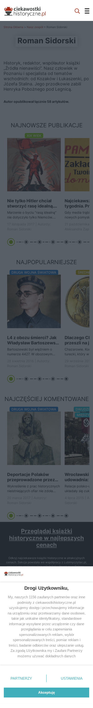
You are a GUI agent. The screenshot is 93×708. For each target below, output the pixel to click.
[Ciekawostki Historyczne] (29, 10)
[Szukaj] (77, 10)
